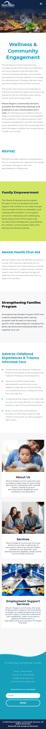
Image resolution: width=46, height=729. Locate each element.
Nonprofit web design (17, 726)
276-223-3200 (26, 671)
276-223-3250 (28, 675)
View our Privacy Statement (23, 681)
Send (23, 703)
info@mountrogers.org (23, 678)
